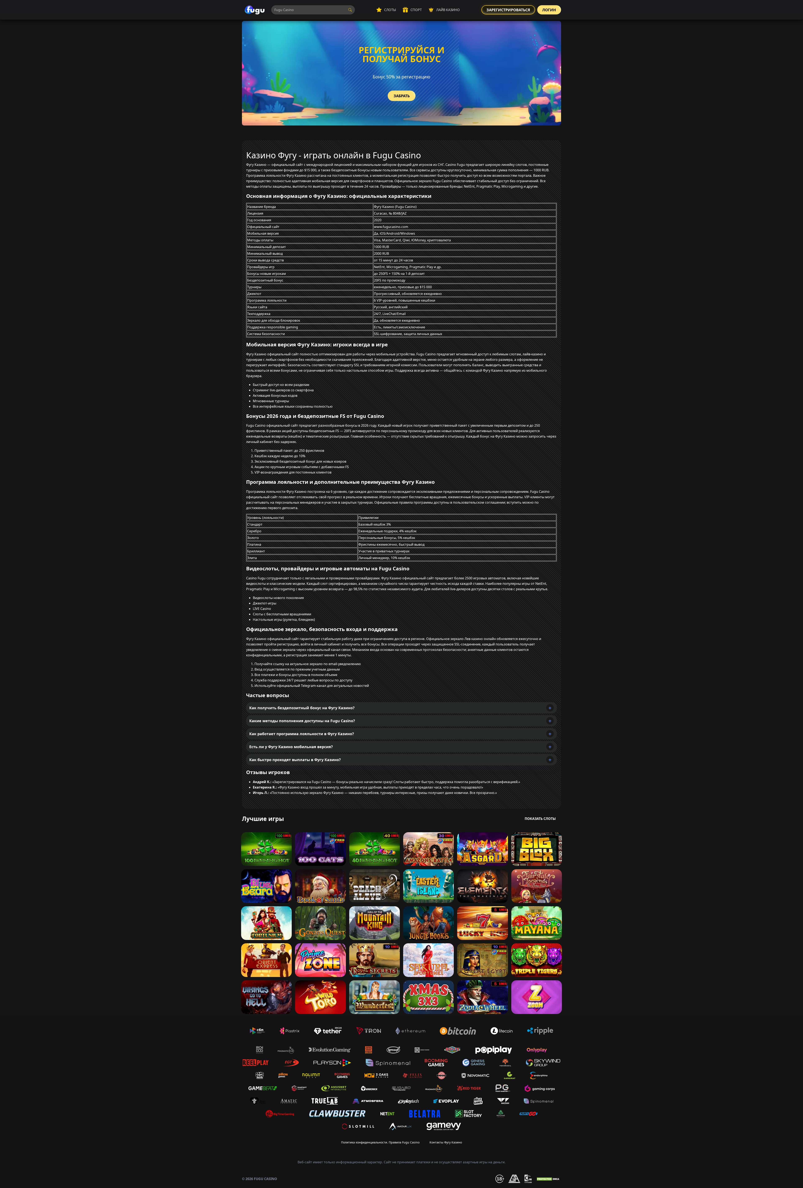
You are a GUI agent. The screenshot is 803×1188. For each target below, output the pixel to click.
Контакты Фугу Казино (446, 1142)
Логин (549, 9)
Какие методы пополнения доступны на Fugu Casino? (302, 720)
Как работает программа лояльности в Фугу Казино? (301, 733)
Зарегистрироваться (508, 9)
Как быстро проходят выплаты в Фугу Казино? (295, 759)
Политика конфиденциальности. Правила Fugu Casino (380, 1142)
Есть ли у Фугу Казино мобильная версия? (291, 746)
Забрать (402, 95)
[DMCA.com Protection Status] (548, 1178)
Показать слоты (540, 818)
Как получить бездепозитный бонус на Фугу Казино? (302, 707)
